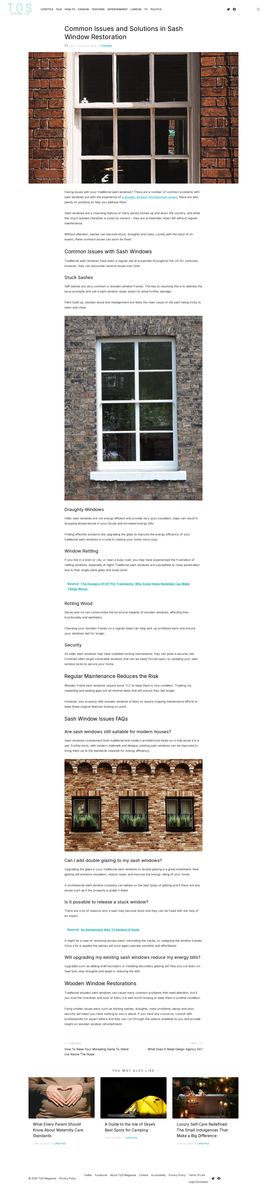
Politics (155, 9)
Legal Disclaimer (198, 1181)
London (136, 9)
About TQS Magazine (123, 1175)
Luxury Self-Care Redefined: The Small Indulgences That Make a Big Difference (202, 1130)
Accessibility (158, 1175)
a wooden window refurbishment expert (149, 197)
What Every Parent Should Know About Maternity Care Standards (58, 1130)
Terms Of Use (197, 1175)
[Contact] (241, 9)
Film (59, 9)
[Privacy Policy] (247, 9)
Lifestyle (47, 9)
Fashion (83, 9)
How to (70, 9)
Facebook (101, 1175)
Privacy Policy (177, 1175)
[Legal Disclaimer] (253, 9)
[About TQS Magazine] (238, 9)
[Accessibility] (244, 9)
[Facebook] (234, 9)
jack (72, 45)
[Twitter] (228, 9)
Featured (98, 9)
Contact (143, 1175)
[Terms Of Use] (250, 9)
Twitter (88, 1175)
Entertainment (118, 9)
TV (145, 9)
